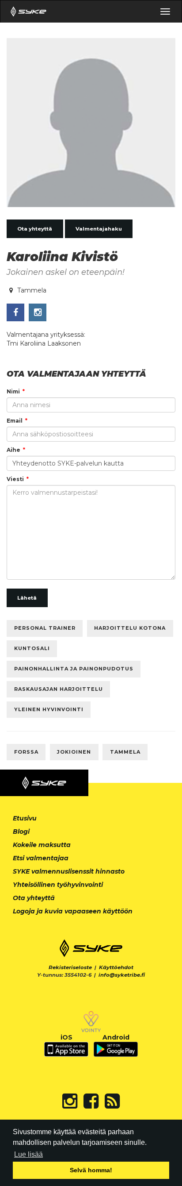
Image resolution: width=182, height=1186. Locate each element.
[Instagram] (69, 1101)
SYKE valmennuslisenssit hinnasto (69, 871)
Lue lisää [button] (28, 1154)
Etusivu (25, 818)
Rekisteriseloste (70, 967)
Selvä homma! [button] (91, 1170)
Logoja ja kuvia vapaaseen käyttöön (73, 911)
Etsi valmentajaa (40, 858)
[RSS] (112, 1101)
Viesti (15, 479)
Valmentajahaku (99, 229)
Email (15, 420)
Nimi (13, 391)
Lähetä (27, 598)
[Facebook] (91, 1101)
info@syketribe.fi (122, 975)
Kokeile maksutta (42, 845)
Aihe (13, 450)
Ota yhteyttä (34, 229)
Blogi (21, 832)
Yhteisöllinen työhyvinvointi (58, 885)
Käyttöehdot (116, 967)
